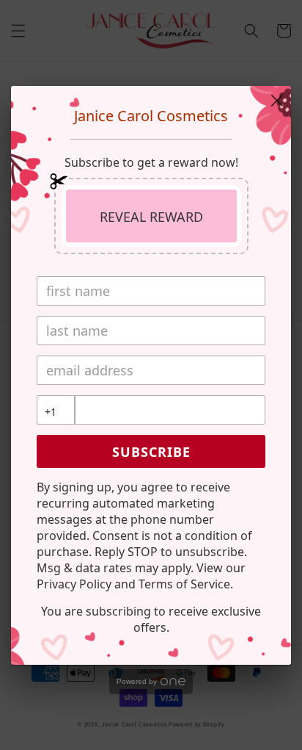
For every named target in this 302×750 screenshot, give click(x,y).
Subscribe (151, 452)
